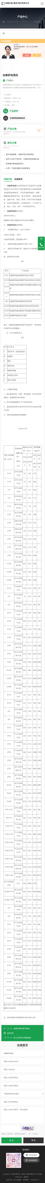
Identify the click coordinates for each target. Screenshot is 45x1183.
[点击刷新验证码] (28, 1128)
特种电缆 (37, 22)
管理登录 (26, 1180)
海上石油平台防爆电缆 (22, 1038)
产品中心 (24, 22)
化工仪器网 (17, 1180)
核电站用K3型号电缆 (22, 1028)
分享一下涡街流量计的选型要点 (18, 168)
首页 (16, 22)
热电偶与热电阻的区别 (14, 164)
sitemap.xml (35, 1180)
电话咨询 (41, 247)
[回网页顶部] (41, 239)
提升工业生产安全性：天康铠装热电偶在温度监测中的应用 (23, 159)
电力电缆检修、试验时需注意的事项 (20, 154)
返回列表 (10, 1033)
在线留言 (18, 179)
